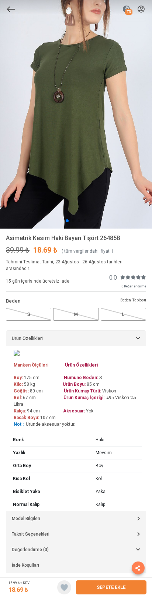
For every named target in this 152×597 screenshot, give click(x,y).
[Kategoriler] (11, 9)
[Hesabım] (141, 9)
